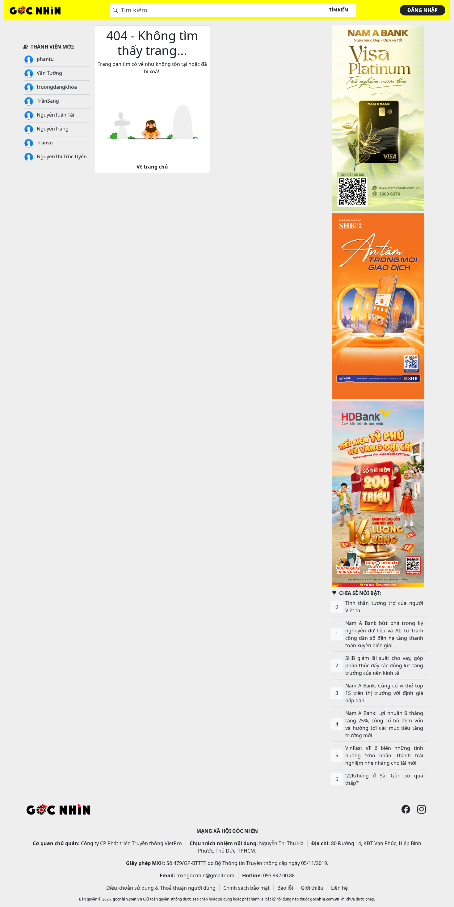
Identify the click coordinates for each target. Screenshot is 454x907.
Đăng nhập (422, 10)
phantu (45, 59)
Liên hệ (339, 887)
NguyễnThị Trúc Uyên (61, 156)
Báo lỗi (285, 887)
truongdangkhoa (56, 86)
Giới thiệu (312, 887)
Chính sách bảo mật (246, 887)
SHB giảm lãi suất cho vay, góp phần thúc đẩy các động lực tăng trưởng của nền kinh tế (384, 665)
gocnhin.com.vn (127, 899)
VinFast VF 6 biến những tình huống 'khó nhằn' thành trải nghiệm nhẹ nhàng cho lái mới (384, 755)
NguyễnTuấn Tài (55, 114)
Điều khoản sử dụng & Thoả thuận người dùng (161, 887)
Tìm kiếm (338, 10)
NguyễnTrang (52, 128)
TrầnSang (47, 100)
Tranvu (44, 142)
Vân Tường (49, 73)
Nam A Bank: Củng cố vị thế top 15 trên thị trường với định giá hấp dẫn (384, 693)
